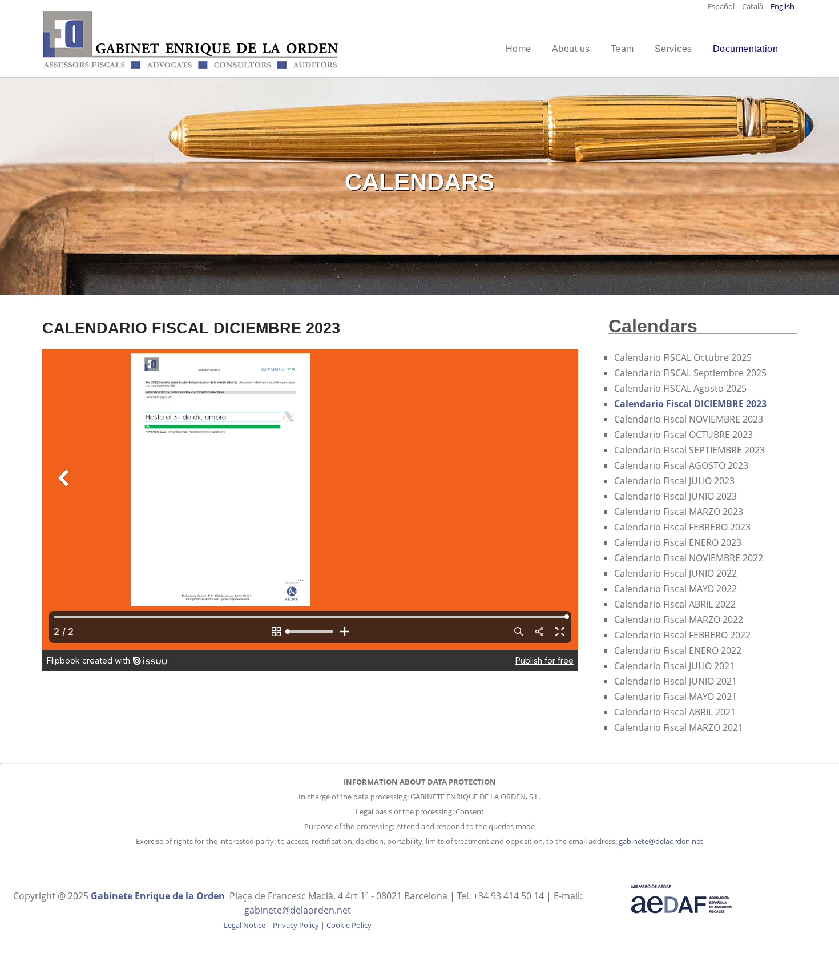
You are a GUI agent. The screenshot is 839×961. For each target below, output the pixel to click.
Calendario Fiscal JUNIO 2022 (675, 573)
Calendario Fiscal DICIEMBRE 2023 (690, 403)
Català (753, 6)
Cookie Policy (349, 925)
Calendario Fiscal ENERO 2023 (677, 542)
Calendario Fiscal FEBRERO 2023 (682, 527)
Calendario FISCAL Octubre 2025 (683, 357)
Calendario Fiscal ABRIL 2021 (675, 712)
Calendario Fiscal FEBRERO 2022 (682, 635)
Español (722, 6)
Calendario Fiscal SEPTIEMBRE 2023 (689, 450)
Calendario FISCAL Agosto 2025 (680, 388)
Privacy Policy (296, 925)
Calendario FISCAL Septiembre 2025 (690, 373)
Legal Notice (244, 925)
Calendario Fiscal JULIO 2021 (674, 666)
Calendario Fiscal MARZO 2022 (678, 619)
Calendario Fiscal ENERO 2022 (677, 650)
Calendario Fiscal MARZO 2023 (678, 511)
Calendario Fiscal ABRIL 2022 (675, 604)
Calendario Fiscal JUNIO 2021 (675, 681)
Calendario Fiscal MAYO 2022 (675, 588)
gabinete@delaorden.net (661, 841)
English (782, 6)
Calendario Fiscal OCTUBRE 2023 (683, 434)
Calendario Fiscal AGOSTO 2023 (681, 465)
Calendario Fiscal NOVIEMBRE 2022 (688, 558)
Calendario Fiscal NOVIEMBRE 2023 (688, 419)
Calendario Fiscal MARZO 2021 (678, 727)
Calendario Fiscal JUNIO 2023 (675, 496)
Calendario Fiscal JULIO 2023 (674, 481)
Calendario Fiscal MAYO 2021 (675, 696)
